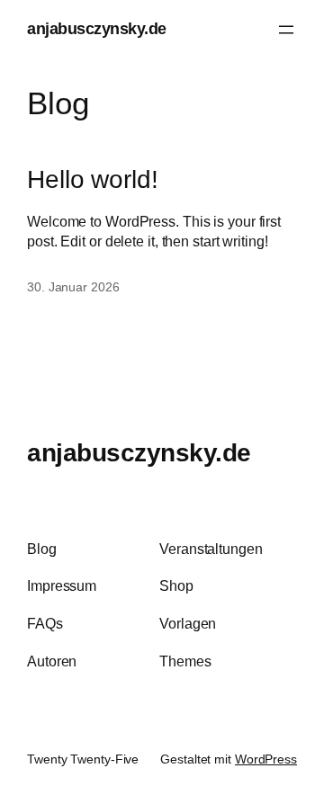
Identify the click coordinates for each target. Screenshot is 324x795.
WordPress (266, 759)
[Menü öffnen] (286, 29)
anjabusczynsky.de (96, 29)
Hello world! (92, 179)
